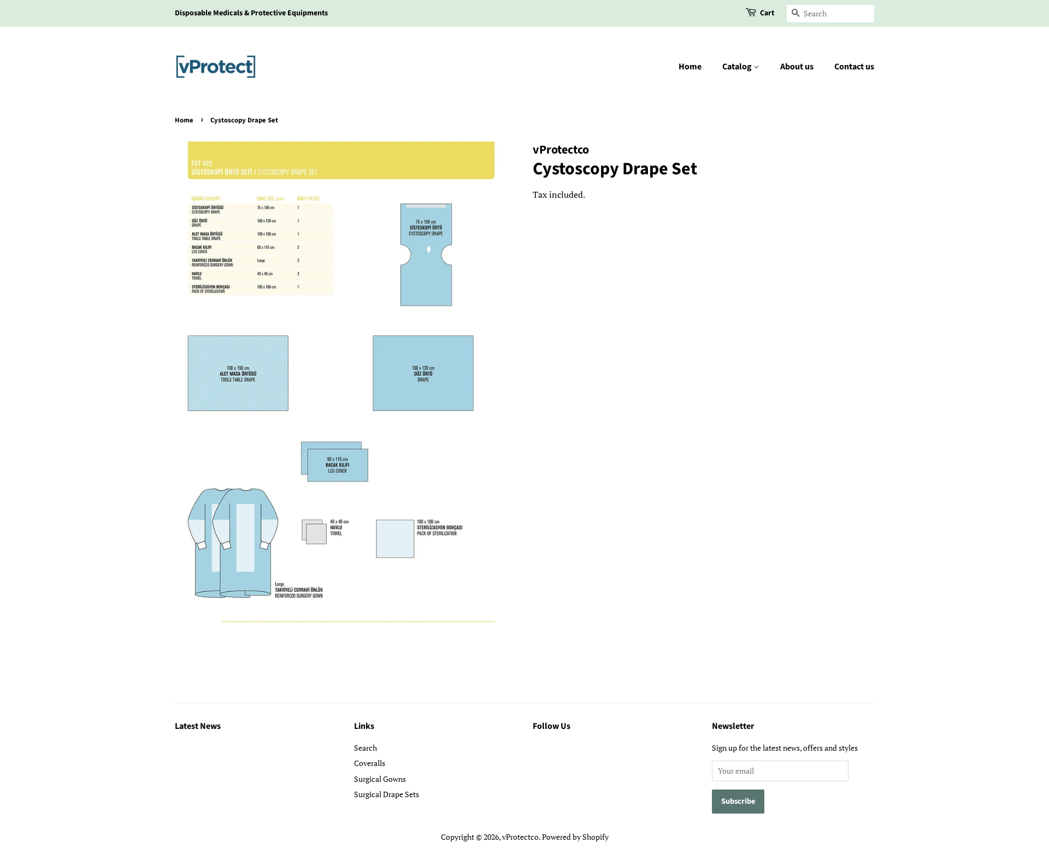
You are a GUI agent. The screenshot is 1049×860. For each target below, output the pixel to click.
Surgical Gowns (380, 779)
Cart (767, 13)
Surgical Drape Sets (386, 794)
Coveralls (369, 763)
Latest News (198, 726)
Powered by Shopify (575, 837)
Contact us (854, 67)
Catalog (737, 67)
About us (797, 67)
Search (365, 748)
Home (690, 67)
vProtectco (520, 837)
